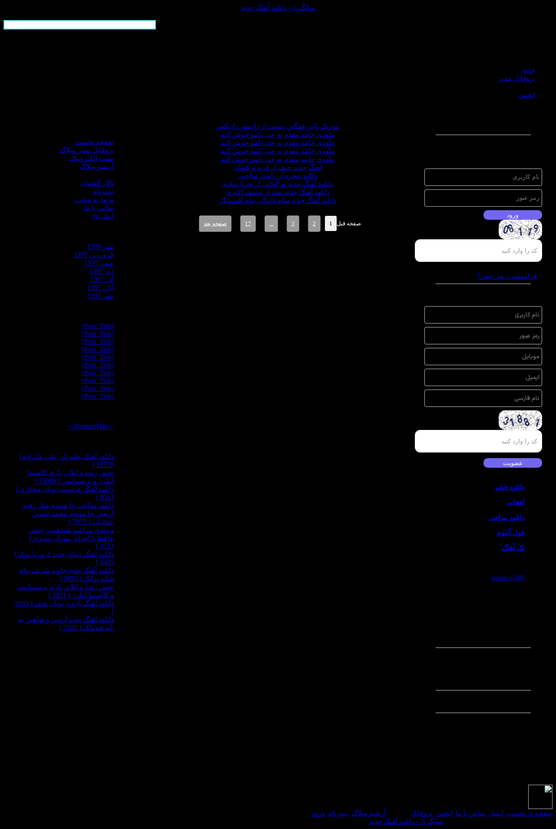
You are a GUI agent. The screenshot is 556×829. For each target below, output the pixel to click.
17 (248, 223)
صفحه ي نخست (529, 813)
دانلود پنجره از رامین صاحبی (278, 175)
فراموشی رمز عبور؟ (507, 276)
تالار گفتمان (97, 183)
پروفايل (422, 813)
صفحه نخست (94, 141)
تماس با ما (99, 207)
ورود (318, 813)
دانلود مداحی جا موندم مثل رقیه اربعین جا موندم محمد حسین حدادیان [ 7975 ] (68, 513)
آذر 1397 (102, 279)
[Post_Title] (98, 326)
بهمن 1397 (99, 263)
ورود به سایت (94, 199)
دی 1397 (101, 271)
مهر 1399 (100, 246)
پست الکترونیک (92, 158)
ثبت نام (103, 191)
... (271, 223)
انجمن (444, 813)
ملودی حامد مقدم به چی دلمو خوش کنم (277, 134)
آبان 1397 (100, 287)
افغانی (515, 502)
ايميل (496, 813)
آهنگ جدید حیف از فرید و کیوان (278, 167)
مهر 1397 (100, 296)
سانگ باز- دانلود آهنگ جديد (278, 7)
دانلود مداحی (507, 517)
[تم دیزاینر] (540, 806)
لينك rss (103, 216)
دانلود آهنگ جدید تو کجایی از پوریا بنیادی (277, 184)
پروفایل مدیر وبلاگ (87, 150)
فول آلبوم (511, 532)
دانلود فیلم (510, 487)
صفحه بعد (215, 223)
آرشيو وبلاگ (369, 813)
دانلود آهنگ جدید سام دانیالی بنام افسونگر (278, 200)
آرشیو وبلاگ (97, 166)
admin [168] (508, 577)
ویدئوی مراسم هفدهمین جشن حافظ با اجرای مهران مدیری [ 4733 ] (71, 538)
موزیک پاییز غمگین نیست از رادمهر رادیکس (277, 126)
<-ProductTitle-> (91, 426)
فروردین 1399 (94, 254)
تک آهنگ (513, 548)
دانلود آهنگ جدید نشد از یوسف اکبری (278, 192)
